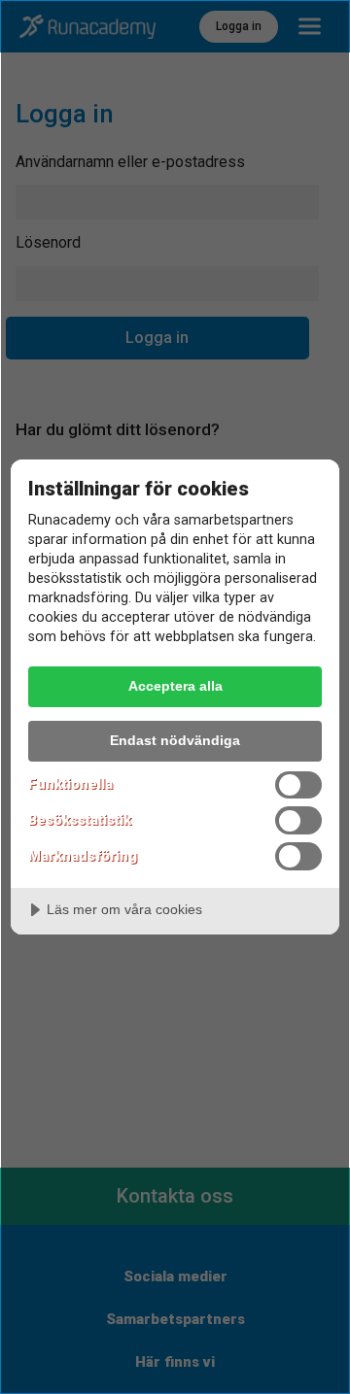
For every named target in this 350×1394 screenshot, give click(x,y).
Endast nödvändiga (175, 740)
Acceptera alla (175, 686)
